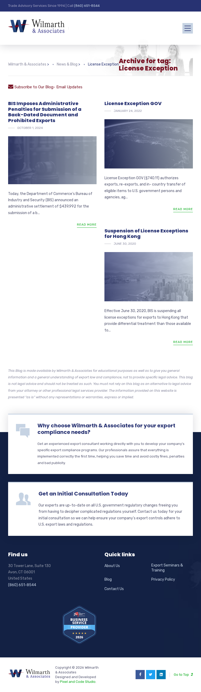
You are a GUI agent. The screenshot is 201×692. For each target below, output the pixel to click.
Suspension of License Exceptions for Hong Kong (146, 233)
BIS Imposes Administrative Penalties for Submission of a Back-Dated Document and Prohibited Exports (44, 112)
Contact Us (114, 589)
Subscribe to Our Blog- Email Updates (47, 87)
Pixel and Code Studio (78, 682)
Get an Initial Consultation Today (83, 493)
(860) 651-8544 (87, 6)
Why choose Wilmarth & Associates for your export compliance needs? (106, 429)
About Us (112, 566)
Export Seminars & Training (167, 568)
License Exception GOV (132, 103)
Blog (108, 579)
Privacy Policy (163, 579)
